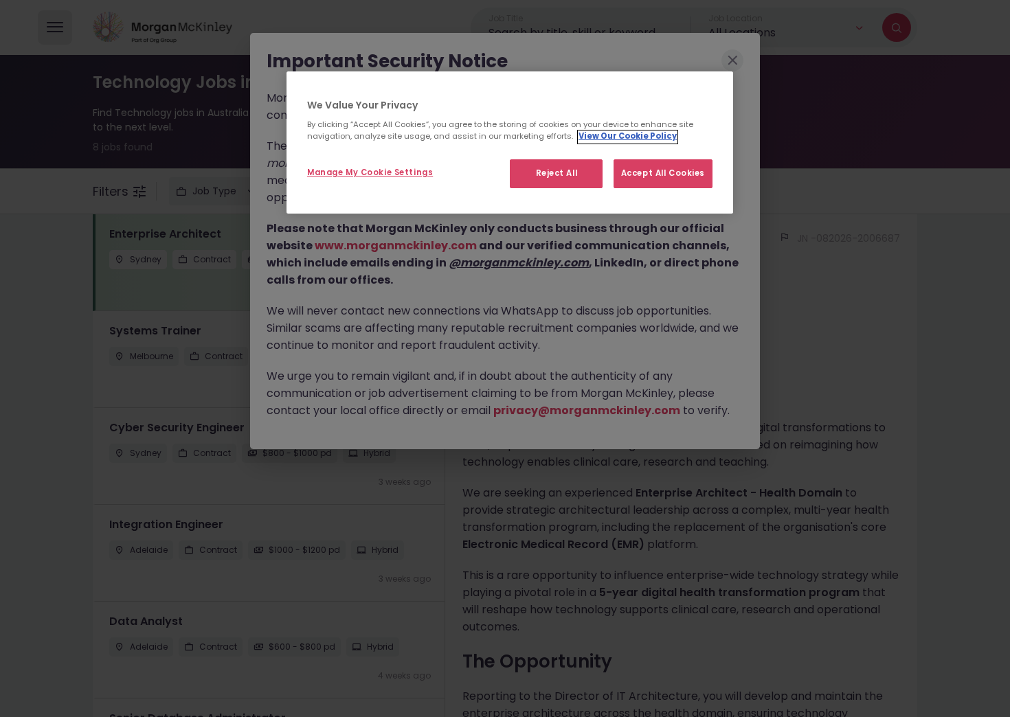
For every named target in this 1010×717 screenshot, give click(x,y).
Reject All (557, 173)
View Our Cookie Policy (628, 136)
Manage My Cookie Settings (370, 173)
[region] (510, 142)
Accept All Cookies (663, 173)
